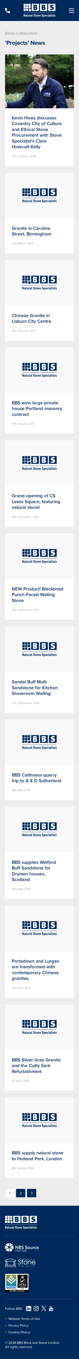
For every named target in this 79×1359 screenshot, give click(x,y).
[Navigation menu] (70, 10)
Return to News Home (21, 32)
